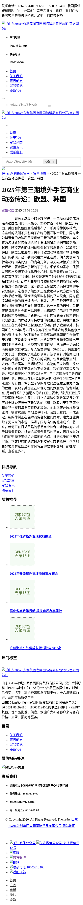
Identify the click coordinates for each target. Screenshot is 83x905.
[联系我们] (14, 852)
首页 (13, 71)
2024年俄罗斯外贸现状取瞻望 (31, 536)
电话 (13, 890)
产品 (13, 885)
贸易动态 (16, 81)
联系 (13, 899)
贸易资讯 (16, 85)
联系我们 (16, 90)
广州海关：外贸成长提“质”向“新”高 (35, 648)
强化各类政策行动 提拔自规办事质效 (36, 611)
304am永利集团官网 (16, 173)
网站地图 (68, 826)
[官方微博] (18, 857)
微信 (13, 895)
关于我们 (16, 76)
